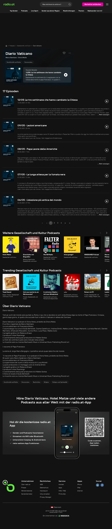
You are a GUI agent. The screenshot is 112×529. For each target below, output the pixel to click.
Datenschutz (44, 487)
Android (80, 491)
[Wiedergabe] (65, 75)
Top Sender (14, 11)
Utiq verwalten (45, 494)
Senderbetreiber (26, 494)
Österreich (57, 507)
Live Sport (34, 11)
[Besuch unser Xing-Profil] (102, 485)
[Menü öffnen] (107, 4)
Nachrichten (36, 382)
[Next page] (65, 223)
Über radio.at (25, 484)
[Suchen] (69, 4)
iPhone (79, 484)
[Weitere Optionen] (69, 53)
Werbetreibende (26, 491)
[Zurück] (100, 232)
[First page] (42, 223)
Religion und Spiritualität (59, 382)
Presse (23, 487)
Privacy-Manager (45, 497)
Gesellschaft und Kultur (14, 62)
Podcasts (24, 11)
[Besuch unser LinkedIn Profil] (97, 485)
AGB (41, 484)
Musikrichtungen (69, 11)
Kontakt (61, 484)
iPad (78, 487)
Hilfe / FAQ (62, 491)
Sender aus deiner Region (51, 11)
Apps (60, 487)
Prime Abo (62, 494)
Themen (81, 11)
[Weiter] (106, 232)
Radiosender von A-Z (95, 11)
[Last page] (69, 223)
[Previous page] (47, 223)
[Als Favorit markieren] (64, 53)
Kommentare (28, 62)
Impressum (44, 491)
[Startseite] (6, 46)
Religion (46, 382)
